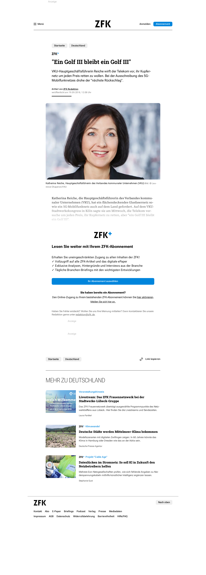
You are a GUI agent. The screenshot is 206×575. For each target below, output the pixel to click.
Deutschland (78, 45)
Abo (163, 24)
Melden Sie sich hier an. (103, 301)
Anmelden (145, 24)
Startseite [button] (103, 23)
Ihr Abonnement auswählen (103, 281)
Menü (41, 24)
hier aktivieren (145, 297)
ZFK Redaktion (70, 89)
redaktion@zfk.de (85, 314)
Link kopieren (152, 359)
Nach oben (164, 502)
